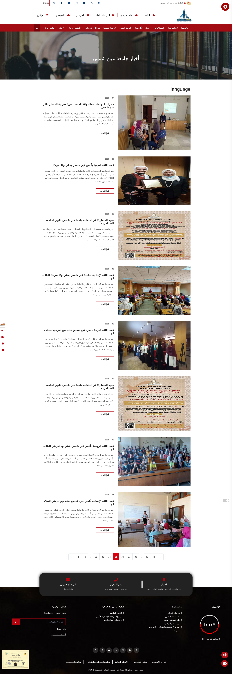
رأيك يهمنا (61, 629)
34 (109, 556)
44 (153, 556)
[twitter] (92, 3)
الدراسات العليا (103, 15)
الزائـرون (40, 15)
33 (103, 556)
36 (122, 556)
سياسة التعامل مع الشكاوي (98, 662)
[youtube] (84, 3)
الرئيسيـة (185, 28)
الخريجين (80, 15)
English (46, 3)
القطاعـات (159, 28)
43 (147, 556)
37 (129, 556)
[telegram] (62, 3)
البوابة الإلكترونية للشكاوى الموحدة (165, 627)
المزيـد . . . (176, 630)
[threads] (54, 3)
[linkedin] (69, 3)
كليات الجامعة (116, 613)
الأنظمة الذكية (74, 28)
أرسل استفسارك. (68, 589)
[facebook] (99, 3)
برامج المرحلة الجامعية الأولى (109, 616)
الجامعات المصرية (172, 616)
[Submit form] (16, 621)
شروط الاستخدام (158, 662)
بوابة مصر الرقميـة (172, 623)
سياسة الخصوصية (73, 662)
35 (116, 556)
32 (96, 556)
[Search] (37, 28)
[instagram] (77, 3)
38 (136, 556)
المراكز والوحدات (93, 28)
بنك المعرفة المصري (171, 620)
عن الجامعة (173, 28)
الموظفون (60, 15)
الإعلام (61, 28)
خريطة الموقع (174, 613)
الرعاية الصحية (109, 28)
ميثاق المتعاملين (140, 662)
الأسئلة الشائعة (121, 662)
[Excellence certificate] (15, 659)
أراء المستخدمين (58, 634)
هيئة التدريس (126, 15)
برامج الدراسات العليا (113, 620)
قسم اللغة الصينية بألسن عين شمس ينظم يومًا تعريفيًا (83, 165)
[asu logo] (184, 15)
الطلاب (147, 15)
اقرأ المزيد (104, 133)
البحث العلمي (125, 28)
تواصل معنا (49, 28)
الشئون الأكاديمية (142, 28)
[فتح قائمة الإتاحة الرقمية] (225, 7)
